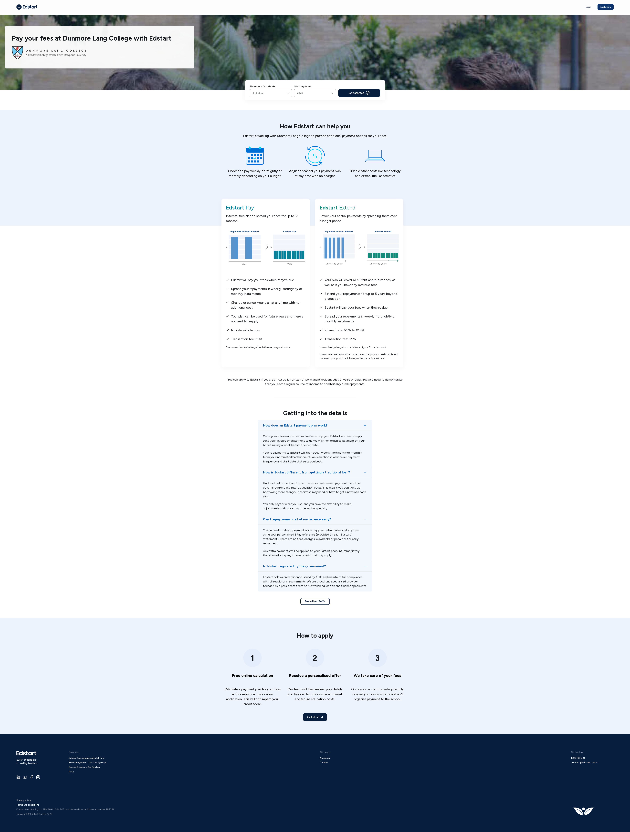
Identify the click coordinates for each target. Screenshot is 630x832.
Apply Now (605, 7)
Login (588, 7)
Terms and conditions (27, 804)
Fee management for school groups (87, 762)
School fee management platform (87, 758)
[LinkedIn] (18, 777)
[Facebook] (31, 777)
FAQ (71, 771)
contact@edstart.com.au (584, 762)
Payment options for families (84, 767)
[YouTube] (25, 777)
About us (325, 758)
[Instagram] (38, 777)
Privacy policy (23, 800)
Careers (324, 762)
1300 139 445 (578, 758)
